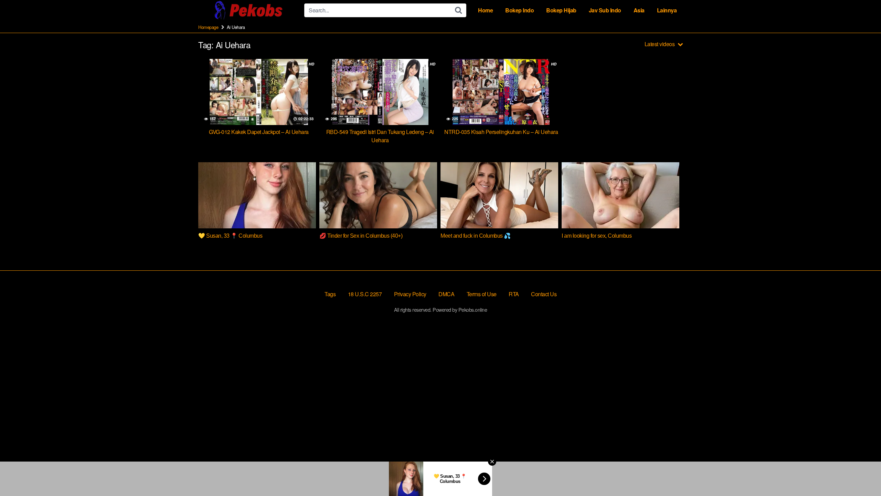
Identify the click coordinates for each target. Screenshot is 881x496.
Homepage (208, 27)
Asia (639, 10)
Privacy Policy (410, 294)
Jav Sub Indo (605, 10)
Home (485, 10)
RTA (514, 294)
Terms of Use (482, 294)
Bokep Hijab (561, 10)
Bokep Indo (519, 10)
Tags (330, 294)
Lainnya (667, 10)
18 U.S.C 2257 (365, 294)
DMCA (446, 294)
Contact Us (543, 294)
